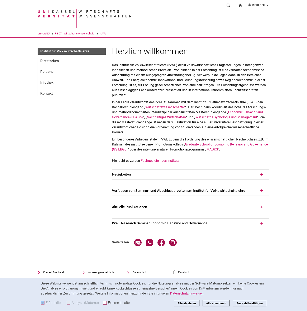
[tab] (190, 174)
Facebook (184, 272)
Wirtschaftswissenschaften (165, 107)
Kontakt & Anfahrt (53, 272)
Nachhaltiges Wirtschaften (166, 117)
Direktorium (49, 61)
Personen (47, 72)
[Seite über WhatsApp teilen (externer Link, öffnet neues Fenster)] (149, 245)
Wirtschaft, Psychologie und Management (226, 117)
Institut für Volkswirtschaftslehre (64, 51)
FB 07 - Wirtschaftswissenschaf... (75, 33)
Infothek (46, 82)
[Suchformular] (228, 5)
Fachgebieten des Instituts (160, 161)
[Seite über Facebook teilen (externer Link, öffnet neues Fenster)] (161, 245)
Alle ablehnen (187, 303)
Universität (44, 33)
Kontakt (46, 93)
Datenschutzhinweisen (186, 293)
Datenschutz (139, 272)
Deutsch (260, 5)
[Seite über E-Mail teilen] (138, 245)
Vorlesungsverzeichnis (101, 272)
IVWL (103, 33)
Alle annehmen (216, 303)
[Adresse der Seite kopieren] (173, 245)
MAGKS (212, 149)
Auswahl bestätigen (249, 303)
